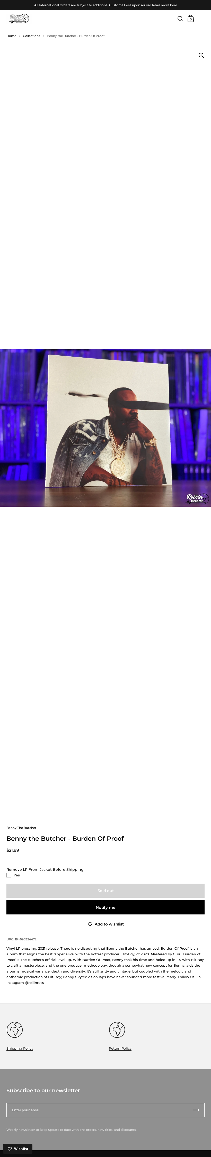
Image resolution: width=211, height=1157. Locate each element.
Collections (31, 36)
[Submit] (196, 1110)
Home (11, 36)
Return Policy (120, 1048)
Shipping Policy (19, 1048)
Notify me (105, 907)
